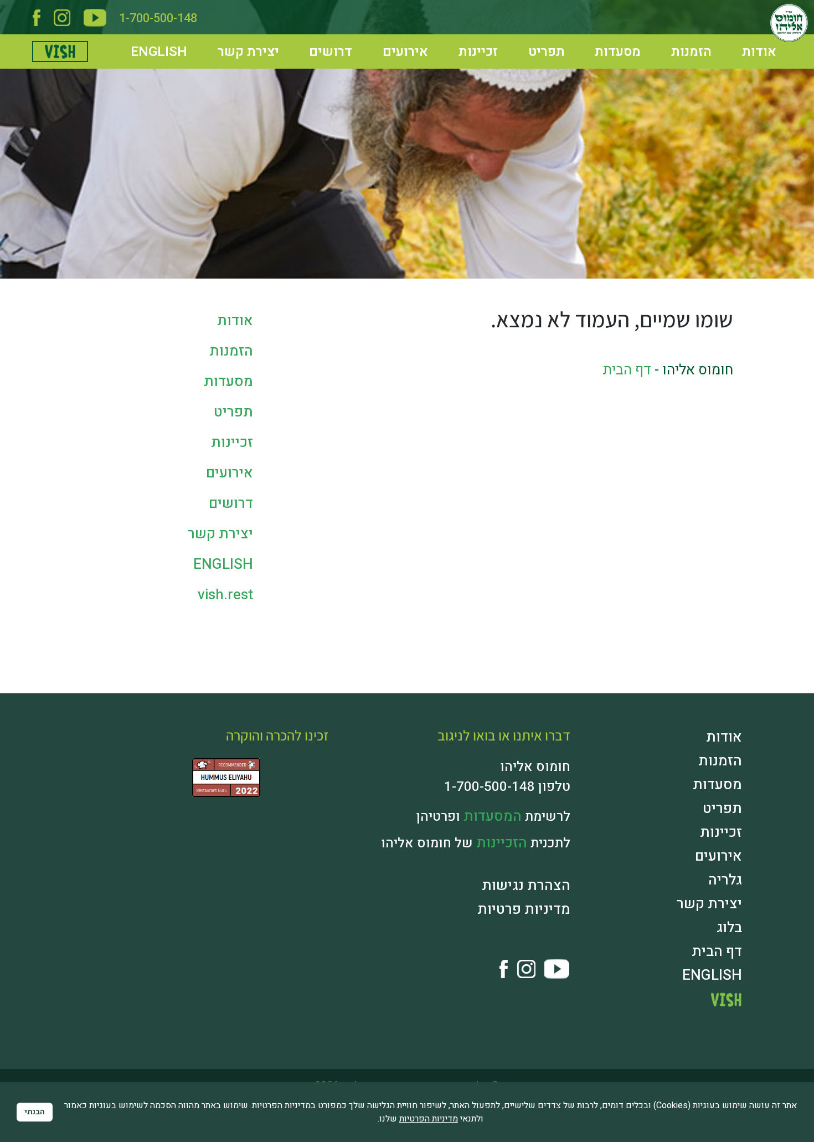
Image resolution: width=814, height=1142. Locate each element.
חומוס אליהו (369, 1062)
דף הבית (626, 369)
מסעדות (608, 47)
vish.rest (68, 46)
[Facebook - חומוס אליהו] (36, 16)
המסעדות (495, 799)
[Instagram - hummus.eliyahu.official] (62, 16)
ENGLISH (149, 47)
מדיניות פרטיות (528, 887)
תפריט (536, 47)
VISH (728, 965)
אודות (750, 47)
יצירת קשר (235, 47)
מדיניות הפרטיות (428, 1118)
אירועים (392, 47)
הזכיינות (504, 824)
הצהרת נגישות (530, 864)
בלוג (730, 897)
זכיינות (465, 47)
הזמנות (681, 47)
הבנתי (34, 1112)
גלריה (726, 852)
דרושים (317, 47)
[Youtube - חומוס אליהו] (95, 16)
